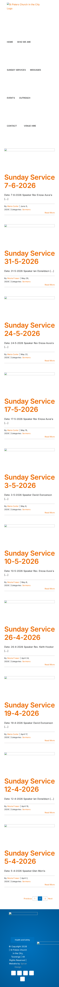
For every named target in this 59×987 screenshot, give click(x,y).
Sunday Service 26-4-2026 (29, 633)
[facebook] (13, 973)
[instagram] (19, 973)
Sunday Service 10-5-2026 (29, 557)
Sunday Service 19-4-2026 (29, 709)
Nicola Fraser (13, 278)
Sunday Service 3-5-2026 (29, 481)
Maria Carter (13, 206)
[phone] (22, 979)
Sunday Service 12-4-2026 (29, 785)
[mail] (31, 973)
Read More (50, 212)
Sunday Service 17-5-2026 (29, 405)
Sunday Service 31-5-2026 (29, 257)
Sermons (26, 209)
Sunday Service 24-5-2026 (29, 329)
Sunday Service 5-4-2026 (29, 857)
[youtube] (25, 973)
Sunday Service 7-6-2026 (29, 181)
